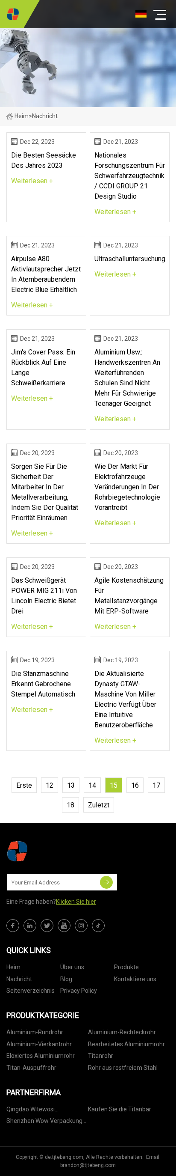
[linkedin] (29, 925)
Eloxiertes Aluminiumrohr (40, 1055)
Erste (24, 785)
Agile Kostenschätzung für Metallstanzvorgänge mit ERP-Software (129, 595)
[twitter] (47, 925)
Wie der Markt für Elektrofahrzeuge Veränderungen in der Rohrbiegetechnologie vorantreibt (127, 487)
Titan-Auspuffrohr (31, 1067)
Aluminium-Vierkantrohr (39, 1044)
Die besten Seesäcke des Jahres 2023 (43, 160)
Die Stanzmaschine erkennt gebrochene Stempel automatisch (43, 684)
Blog (66, 979)
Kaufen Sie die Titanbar (119, 1109)
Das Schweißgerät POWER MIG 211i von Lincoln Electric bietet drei (44, 595)
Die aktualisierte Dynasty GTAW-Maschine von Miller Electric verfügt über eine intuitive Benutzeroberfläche (125, 699)
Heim (22, 116)
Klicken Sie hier (76, 901)
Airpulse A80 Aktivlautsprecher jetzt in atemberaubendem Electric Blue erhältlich (46, 274)
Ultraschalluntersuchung (129, 259)
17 (156, 785)
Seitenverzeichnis (30, 990)
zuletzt (98, 805)
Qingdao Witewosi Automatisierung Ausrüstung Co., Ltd (45, 1111)
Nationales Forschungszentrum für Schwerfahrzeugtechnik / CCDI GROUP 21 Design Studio (129, 175)
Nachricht (19, 979)
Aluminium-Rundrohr (34, 1032)
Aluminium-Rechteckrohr (122, 1032)
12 (49, 785)
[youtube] (64, 925)
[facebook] (12, 925)
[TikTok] (98, 925)
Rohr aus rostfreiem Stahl (123, 1067)
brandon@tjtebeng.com (88, 1165)
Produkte (126, 967)
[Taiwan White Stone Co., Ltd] (12, 14)
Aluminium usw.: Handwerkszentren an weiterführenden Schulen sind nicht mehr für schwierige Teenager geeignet (127, 378)
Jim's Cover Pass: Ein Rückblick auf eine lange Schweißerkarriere (43, 367)
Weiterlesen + (32, 181)
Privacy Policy (78, 990)
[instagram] (81, 925)
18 (70, 805)
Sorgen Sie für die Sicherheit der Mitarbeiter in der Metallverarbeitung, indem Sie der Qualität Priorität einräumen (44, 492)
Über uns (72, 967)
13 (71, 785)
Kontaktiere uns (135, 979)
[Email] (106, 882)
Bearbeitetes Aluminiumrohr (126, 1044)
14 (92, 785)
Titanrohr (100, 1055)
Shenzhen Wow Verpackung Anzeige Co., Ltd (44, 1122)
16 (135, 785)
